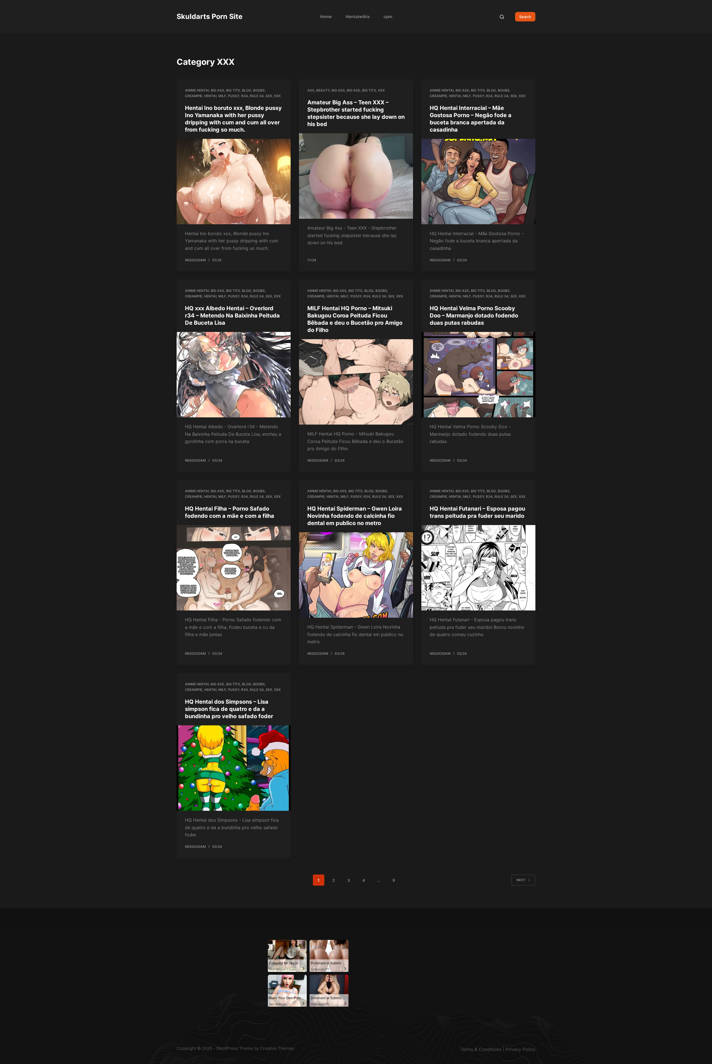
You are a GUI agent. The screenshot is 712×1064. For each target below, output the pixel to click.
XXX (277, 96)
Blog (246, 90)
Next (520, 880)
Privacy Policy (520, 1049)
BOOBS (259, 90)
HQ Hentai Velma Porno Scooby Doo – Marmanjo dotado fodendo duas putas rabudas (474, 315)
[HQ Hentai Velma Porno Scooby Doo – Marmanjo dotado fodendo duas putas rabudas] (478, 375)
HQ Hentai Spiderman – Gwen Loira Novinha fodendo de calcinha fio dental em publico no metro (354, 515)
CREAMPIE (193, 96)
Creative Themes (277, 1048)
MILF (222, 96)
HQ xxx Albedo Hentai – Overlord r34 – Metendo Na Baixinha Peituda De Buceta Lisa (232, 315)
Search (525, 16)
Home (326, 16)
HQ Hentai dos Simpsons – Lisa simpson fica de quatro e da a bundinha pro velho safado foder (229, 709)
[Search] (502, 17)
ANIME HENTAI (197, 90)
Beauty (323, 90)
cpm (388, 16)
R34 (244, 96)
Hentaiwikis (358, 16)
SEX (269, 96)
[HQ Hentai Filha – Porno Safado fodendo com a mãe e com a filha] (234, 568)
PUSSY (233, 96)
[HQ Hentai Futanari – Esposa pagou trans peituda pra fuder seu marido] (478, 568)
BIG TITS (233, 90)
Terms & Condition (479, 1049)
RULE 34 (257, 96)
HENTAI (210, 96)
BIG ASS (217, 90)
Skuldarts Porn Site (210, 16)
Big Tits (369, 90)
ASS (310, 90)
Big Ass (338, 90)
